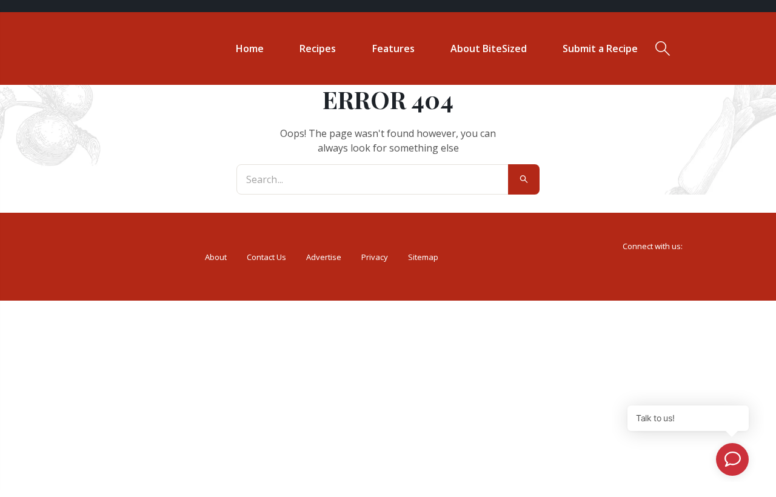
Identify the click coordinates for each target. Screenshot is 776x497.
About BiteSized (488, 48)
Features (393, 48)
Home (250, 48)
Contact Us (266, 257)
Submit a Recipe (600, 48)
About (216, 257)
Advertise (323, 257)
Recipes (317, 48)
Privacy (374, 257)
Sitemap (423, 257)
